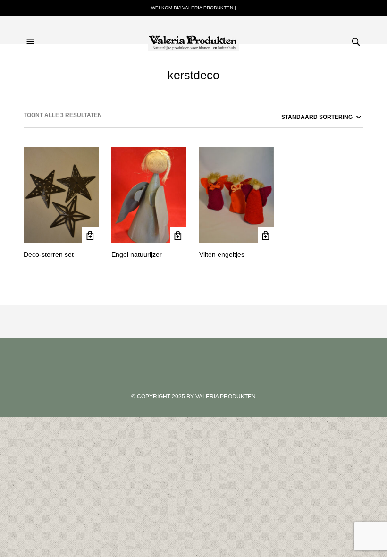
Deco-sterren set (49, 254)
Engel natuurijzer (136, 254)
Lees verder (90, 235)
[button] (31, 32)
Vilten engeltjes (221, 254)
